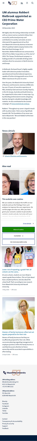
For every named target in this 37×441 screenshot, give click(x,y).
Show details (27, 224)
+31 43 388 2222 (7, 387)
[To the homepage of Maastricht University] (13, 3)
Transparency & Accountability (12, 421)
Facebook (5, 404)
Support (5, 426)
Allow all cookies (18, 230)
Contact (4, 419)
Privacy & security (8, 424)
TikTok (4, 411)
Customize (17, 236)
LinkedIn (5, 408)
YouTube (5, 413)
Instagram (5, 406)
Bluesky (4, 401)
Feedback (5, 428)
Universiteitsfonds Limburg (20, 104)
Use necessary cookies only (18, 242)
